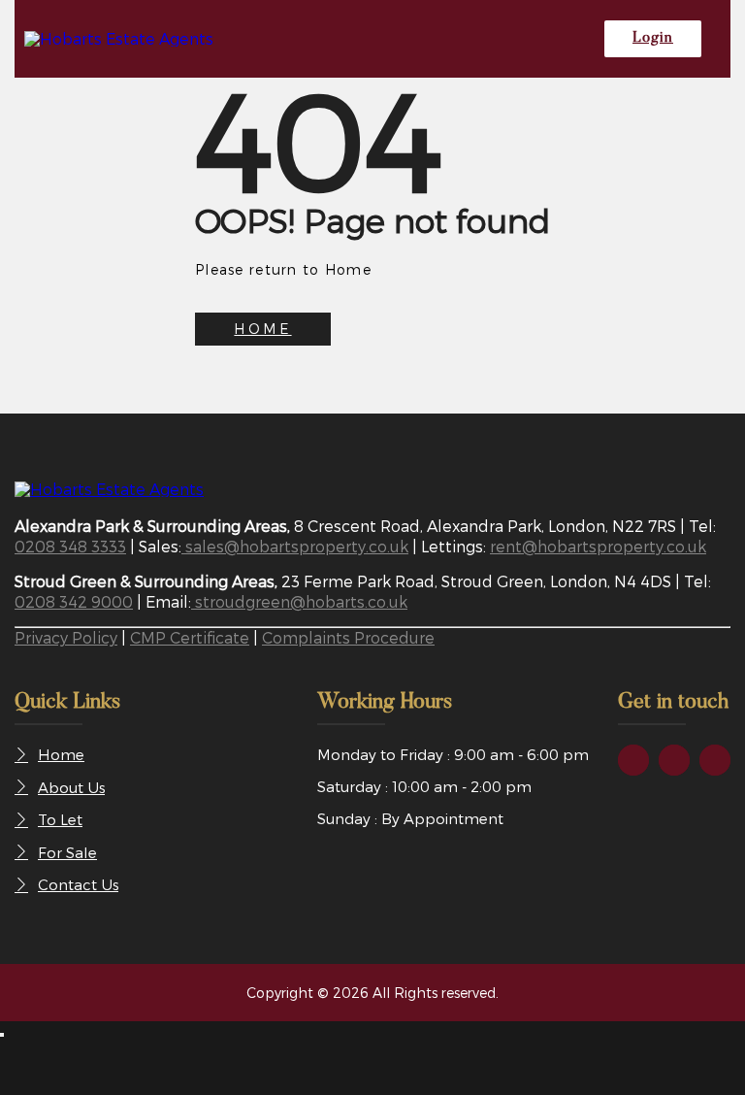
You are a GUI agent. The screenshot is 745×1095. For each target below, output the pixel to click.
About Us (71, 787)
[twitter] (674, 760)
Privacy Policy (66, 637)
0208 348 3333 (70, 546)
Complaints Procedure (348, 637)
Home (61, 754)
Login (652, 38)
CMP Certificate (189, 637)
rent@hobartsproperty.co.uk (598, 546)
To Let (60, 819)
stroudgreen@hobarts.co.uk (299, 601)
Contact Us (78, 884)
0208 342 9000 (74, 601)
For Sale (67, 852)
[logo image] (109, 489)
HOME (262, 328)
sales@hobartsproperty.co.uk (294, 546)
